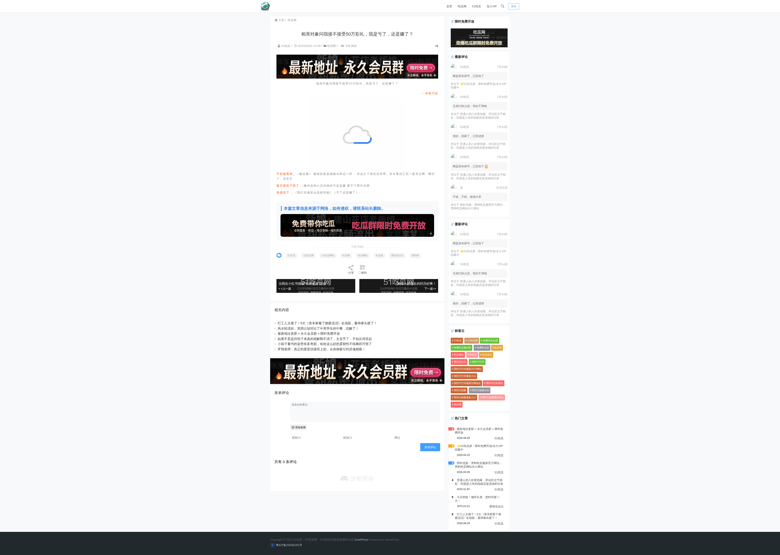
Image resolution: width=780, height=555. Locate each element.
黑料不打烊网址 (494, 383)
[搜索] (502, 6)
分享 (351, 272)
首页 (449, 6)
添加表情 (300, 427)
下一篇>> (430, 288)
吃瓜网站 (363, 255)
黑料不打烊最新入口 (465, 376)
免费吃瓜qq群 (490, 340)
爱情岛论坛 (397, 255)
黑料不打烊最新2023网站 (468, 369)
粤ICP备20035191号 (289, 545)
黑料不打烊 (478, 361)
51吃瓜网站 (328, 255)
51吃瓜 (476, 6)
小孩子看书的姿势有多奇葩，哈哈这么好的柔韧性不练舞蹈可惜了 (325, 344)
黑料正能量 (460, 390)
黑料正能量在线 (480, 390)
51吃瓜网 (308, 255)
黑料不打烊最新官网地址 (467, 383)
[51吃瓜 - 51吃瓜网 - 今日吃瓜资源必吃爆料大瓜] (265, 6)
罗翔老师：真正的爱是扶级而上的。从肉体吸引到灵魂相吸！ (321, 349)
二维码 (362, 272)
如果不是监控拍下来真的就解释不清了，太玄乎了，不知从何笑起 (325, 339)
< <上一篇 (284, 288)
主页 (281, 20)
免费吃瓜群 (483, 347)
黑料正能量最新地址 (493, 397)
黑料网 (415, 255)
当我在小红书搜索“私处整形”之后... (303, 283)
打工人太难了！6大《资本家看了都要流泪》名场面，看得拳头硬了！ (327, 323)
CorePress (361, 539)
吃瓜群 (379, 255)
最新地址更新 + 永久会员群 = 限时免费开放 (309, 333)
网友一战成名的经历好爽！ (416, 283)
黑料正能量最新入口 (465, 397)
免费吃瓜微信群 (462, 347)
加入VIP (492, 6)
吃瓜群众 (487, 354)
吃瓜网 (462, 6)
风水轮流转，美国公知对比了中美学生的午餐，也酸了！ (318, 328)
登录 (513, 6)
